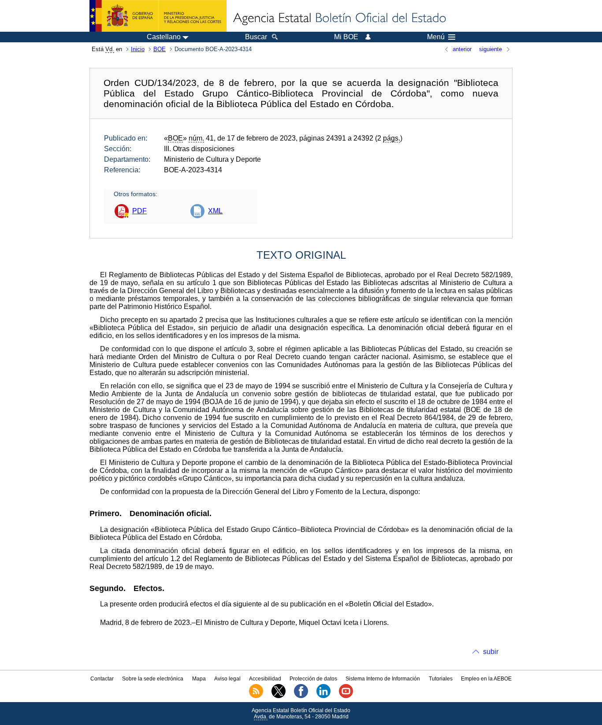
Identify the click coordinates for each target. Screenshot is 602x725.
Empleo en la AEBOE (486, 679)
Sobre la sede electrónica (152, 679)
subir (490, 651)
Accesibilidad (265, 679)
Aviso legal (227, 679)
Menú (436, 37)
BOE (159, 49)
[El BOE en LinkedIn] (323, 696)
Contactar (102, 679)
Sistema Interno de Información (383, 679)
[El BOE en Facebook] (301, 696)
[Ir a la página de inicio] (339, 18)
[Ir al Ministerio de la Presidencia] (158, 16)
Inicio (138, 49)
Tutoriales (441, 679)
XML (215, 211)
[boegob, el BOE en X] (278, 696)
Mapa (199, 679)
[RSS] (256, 696)
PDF (139, 211)
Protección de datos (313, 679)
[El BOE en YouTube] (346, 696)
